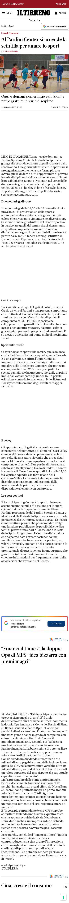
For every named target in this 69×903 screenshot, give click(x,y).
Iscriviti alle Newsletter (13, 4)
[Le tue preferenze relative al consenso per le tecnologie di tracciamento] (63, 897)
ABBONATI (61, 4)
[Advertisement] (25, 134)
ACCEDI (62, 13)
